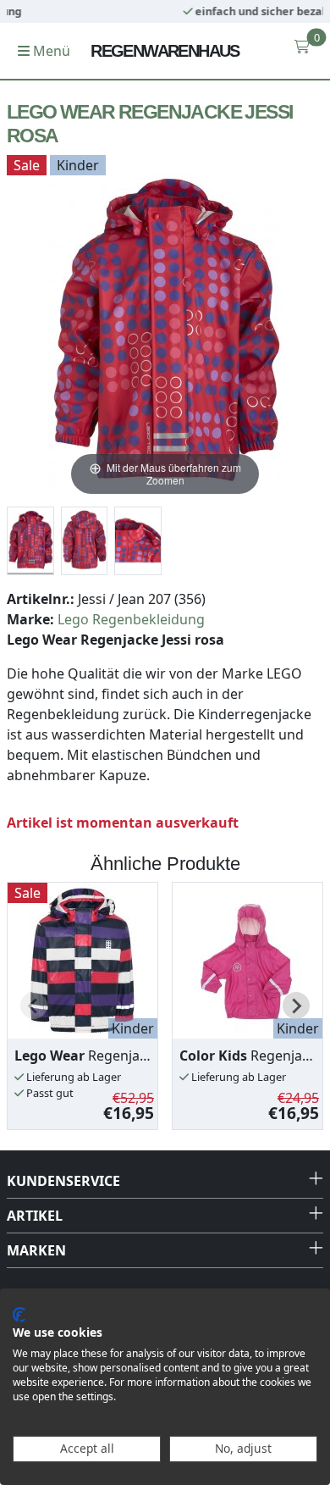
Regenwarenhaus (165, 51)
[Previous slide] (33, 1005)
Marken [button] (36, 1250)
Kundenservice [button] (63, 1181)
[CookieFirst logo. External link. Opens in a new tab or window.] (19, 1314)
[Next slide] (296, 1005)
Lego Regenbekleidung (131, 619)
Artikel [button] (35, 1215)
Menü (50, 51)
